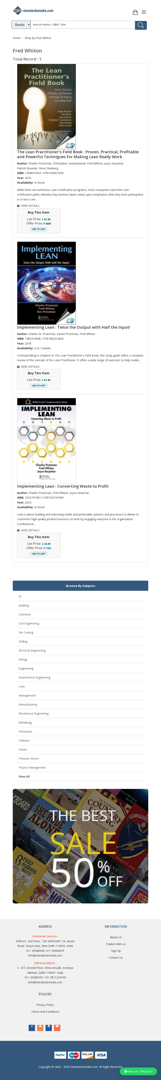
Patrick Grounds (27, 168)
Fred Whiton (95, 163)
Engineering (26, 668)
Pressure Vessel (29, 758)
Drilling (23, 641)
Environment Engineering (34, 677)
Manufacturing (28, 704)
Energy (23, 659)
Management (27, 695)
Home (17, 38)
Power (23, 749)
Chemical (24, 614)
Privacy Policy (45, 1005)
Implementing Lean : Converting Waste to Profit (63, 486)
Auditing (24, 605)
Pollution (24, 740)
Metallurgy (25, 722)
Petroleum (25, 731)
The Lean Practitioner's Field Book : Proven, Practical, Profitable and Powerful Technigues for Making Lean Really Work (78, 154)
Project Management (32, 767)
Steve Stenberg (48, 168)
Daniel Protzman (67, 334)
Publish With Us (116, 944)
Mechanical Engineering (33, 713)
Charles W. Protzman (41, 334)
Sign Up (116, 951)
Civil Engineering (29, 623)
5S (20, 596)
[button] (138, 1071)
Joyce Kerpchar (113, 163)
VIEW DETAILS (30, 206)
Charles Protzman (39, 163)
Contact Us (116, 957)
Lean (22, 686)
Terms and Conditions (45, 1011)
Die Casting (26, 632)
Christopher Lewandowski (69, 163)
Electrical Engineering (32, 650)
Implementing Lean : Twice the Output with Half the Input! (73, 327)
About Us (116, 937)
